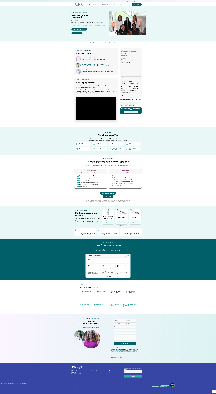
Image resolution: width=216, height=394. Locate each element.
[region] (131, 70)
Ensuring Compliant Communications (118, 350)
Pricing (110, 42)
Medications (116, 42)
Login (101, 372)
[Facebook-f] (156, 386)
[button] (119, 225)
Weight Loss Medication (104, 4)
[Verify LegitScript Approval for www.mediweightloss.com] (172, 386)
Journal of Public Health (38, 387)
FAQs (110, 369)
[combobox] (115, 324)
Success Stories (115, 4)
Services (105, 42)
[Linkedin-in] (158, 386)
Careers (111, 372)
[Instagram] (154, 386)
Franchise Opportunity (114, 370)
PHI (1, 383)
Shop (101, 370)
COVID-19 (16, 383)
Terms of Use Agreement (23, 383)
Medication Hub (94, 370)
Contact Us (111, 367)
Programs (94, 4)
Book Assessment (136, 4)
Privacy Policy (120, 357)
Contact (123, 42)
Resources (128, 4)
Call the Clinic (76, 33)
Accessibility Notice (11, 383)
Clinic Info (99, 42)
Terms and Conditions (132, 350)
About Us (121, 4)
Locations (88, 4)
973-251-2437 (124, 55)
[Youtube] (152, 386)
